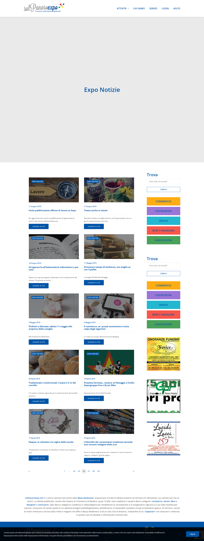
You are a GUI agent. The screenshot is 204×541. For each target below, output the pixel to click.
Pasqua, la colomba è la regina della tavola (51, 442)
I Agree (192, 534)
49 (98, 471)
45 (79, 471)
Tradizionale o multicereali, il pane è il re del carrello (52, 384)
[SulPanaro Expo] (44, 8)
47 (89, 471)
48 (94, 471)
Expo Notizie (37, 181)
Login (165, 8)
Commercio (163, 201)
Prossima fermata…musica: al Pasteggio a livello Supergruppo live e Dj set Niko (109, 384)
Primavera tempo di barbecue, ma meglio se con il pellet (107, 268)
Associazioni (163, 240)
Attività (121, 8)
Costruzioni (163, 211)
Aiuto (176, 8)
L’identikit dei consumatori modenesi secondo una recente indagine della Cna (108, 443)
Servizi (153, 8)
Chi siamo (139, 8)
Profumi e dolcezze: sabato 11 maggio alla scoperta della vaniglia (50, 327)
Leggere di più (38, 226)
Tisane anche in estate (96, 210)
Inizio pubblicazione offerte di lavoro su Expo (52, 210)
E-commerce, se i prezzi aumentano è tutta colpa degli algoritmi (106, 327)
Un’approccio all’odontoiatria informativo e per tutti (54, 268)
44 (74, 471)
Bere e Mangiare (163, 230)
